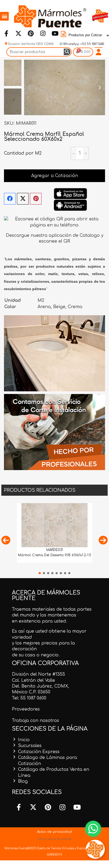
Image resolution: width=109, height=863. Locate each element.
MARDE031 (54, 550)
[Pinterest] (30, 33)
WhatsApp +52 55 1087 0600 (83, 44)
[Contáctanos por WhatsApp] (93, 829)
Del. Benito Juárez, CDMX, (40, 686)
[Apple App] (70, 193)
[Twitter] (18, 33)
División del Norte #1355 (38, 674)
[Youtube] (55, 33)
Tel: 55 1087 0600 (29, 698)
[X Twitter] (23, 199)
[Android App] (70, 205)
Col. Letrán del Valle (33, 680)
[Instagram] (43, 33)
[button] (29, 87)
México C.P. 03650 (31, 692)
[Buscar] (67, 52)
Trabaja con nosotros (35, 720)
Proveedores (26, 709)
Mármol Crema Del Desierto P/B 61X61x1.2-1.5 (54, 555)
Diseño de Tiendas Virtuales (55, 848)
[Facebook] (6, 33)
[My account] (98, 52)
